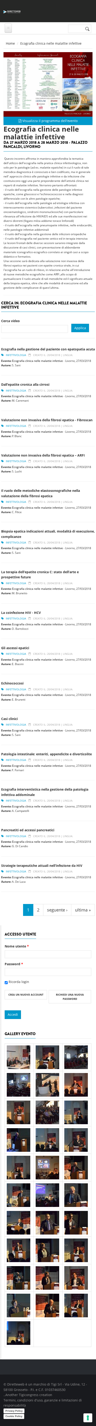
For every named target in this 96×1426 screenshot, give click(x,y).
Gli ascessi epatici (15, 648)
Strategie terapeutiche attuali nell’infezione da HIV (41, 865)
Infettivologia (16, 355)
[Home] (12, 11)
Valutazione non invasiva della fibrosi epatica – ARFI (43, 455)
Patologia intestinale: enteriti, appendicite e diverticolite (46, 754)
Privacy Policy (14, 1410)
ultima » (83, 910)
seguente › (57, 910)
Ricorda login (19, 981)
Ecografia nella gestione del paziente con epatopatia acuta (48, 349)
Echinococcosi (12, 683)
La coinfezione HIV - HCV (21, 612)
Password (14, 964)
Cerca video (10, 321)
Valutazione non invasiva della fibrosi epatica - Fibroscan (47, 420)
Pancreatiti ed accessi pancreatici (27, 830)
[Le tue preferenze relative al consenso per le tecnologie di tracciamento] (87, 1417)
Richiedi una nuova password (70, 997)
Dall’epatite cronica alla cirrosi (25, 384)
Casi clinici (9, 719)
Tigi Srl (56, 1384)
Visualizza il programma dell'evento (49, 121)
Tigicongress (28, 1395)
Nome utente (17, 946)
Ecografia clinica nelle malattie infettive (37, 361)
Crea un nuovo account (25, 994)
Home (10, 43)
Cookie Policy (13, 1416)
